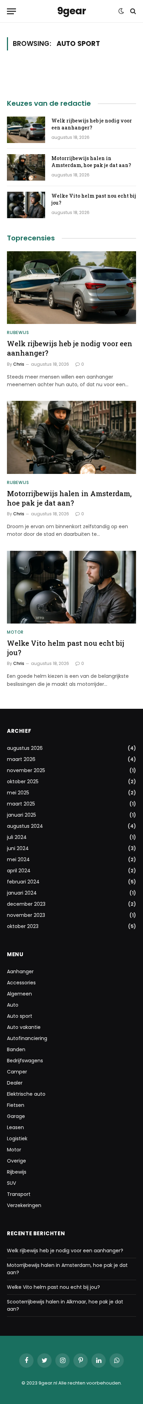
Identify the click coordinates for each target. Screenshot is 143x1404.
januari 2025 (21, 814)
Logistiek (17, 1138)
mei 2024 (18, 859)
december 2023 (26, 904)
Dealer (15, 1082)
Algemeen (19, 993)
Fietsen (15, 1105)
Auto (12, 1004)
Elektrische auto (26, 1093)
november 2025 (26, 770)
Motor (14, 1149)
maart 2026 (21, 759)
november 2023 (26, 915)
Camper (17, 1071)
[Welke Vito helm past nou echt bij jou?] (26, 205)
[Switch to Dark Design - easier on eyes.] (121, 11)
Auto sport (19, 1016)
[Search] (132, 11)
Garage (16, 1116)
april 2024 (19, 870)
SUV (11, 1183)
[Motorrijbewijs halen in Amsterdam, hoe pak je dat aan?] (26, 167)
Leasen (15, 1127)
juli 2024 (17, 837)
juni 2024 (18, 848)
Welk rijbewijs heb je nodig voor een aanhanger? (91, 124)
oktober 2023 (23, 926)
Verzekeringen (24, 1205)
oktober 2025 (23, 781)
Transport (19, 1194)
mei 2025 (18, 792)
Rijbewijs (16, 1171)
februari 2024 (23, 881)
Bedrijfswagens (25, 1060)
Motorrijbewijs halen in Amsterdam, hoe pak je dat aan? (91, 161)
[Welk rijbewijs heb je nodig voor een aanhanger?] (26, 130)
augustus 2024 (25, 826)
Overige (16, 1160)
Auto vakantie (24, 1027)
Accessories (21, 982)
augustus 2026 (25, 748)
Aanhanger (20, 971)
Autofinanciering (27, 1038)
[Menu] (11, 11)
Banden (16, 1049)
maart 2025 (21, 803)
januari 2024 (22, 892)
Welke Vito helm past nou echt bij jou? (53, 1287)
